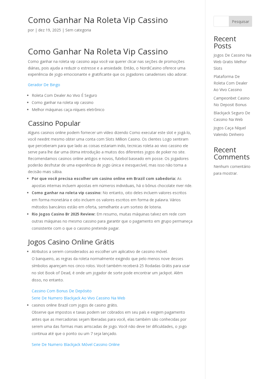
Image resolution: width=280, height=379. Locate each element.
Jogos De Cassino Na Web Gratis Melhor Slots (232, 62)
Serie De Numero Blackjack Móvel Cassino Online (76, 344)
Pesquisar (240, 21)
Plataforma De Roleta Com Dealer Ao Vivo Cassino (230, 83)
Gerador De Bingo (44, 84)
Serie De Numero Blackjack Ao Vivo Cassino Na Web (78, 298)
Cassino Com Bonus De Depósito (62, 290)
